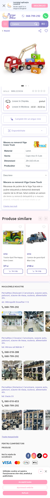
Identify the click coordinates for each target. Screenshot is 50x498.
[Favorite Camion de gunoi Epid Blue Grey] (44, 227)
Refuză (25, 493)
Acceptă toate (25, 482)
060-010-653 (11, 401)
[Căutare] (36, 23)
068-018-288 (11, 352)
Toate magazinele (10, 437)
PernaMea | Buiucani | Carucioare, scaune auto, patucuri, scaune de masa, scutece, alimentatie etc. (25, 295)
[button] (40, 219)
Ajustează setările (25, 487)
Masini (7, 31)
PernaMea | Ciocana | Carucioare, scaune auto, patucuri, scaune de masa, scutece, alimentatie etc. (24, 340)
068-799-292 (11, 307)
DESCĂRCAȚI (40, 6)
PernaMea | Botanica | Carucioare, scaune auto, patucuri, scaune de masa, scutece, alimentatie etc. (25, 389)
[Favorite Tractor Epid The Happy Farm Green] (20, 227)
